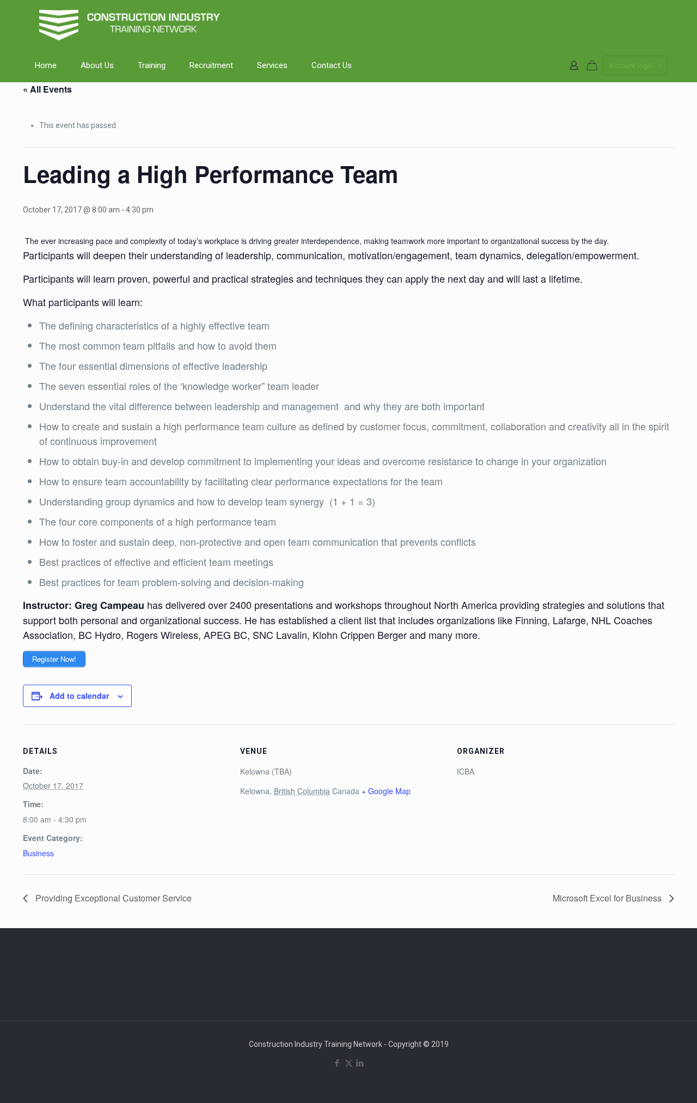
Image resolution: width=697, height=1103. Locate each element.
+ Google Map (386, 790)
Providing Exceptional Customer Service (112, 898)
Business (38, 853)
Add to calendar (79, 695)
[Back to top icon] (644, 1080)
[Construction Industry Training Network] (131, 24)
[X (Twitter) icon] (349, 1063)
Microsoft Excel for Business (608, 898)
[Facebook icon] (337, 1063)
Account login (631, 66)
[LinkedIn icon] (360, 1063)
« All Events (47, 89)
